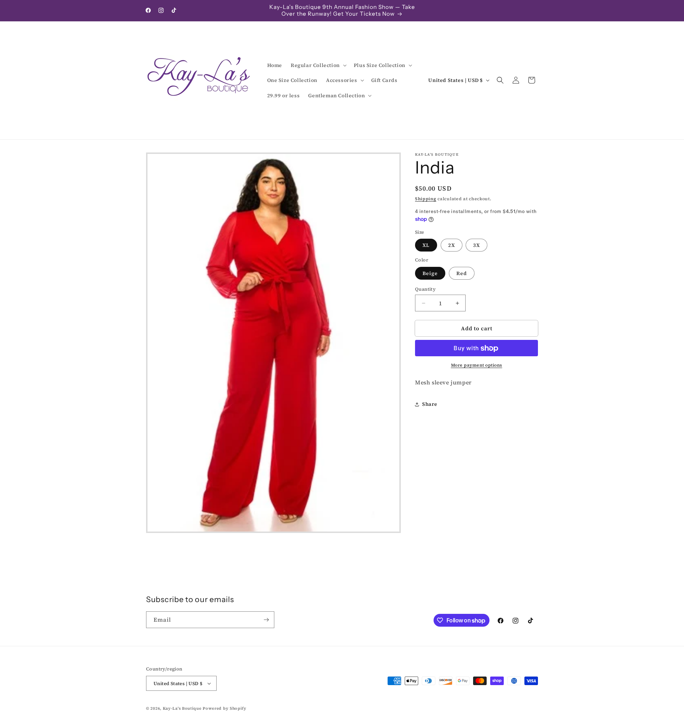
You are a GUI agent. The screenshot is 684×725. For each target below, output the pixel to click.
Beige (430, 273)
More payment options (476, 365)
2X (451, 245)
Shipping (425, 199)
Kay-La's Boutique (182, 708)
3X (476, 245)
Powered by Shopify (225, 708)
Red (461, 273)
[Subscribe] (266, 619)
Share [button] (429, 404)
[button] (317, 65)
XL (426, 245)
